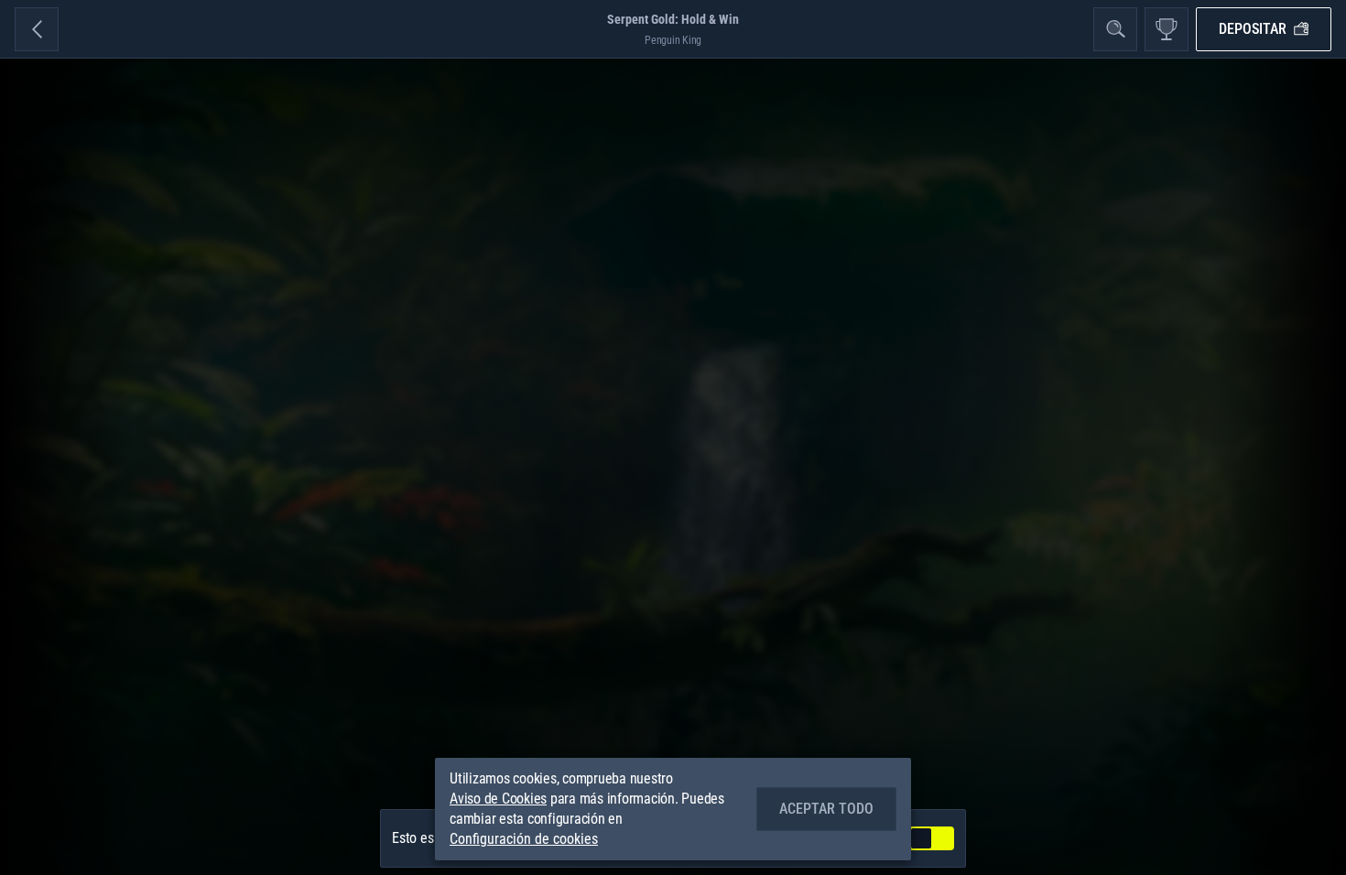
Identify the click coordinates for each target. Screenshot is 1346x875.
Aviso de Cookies (498, 798)
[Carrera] (1167, 29)
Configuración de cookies (524, 839)
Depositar (1252, 29)
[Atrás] (37, 29)
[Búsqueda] (1115, 29)
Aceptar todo (826, 808)
